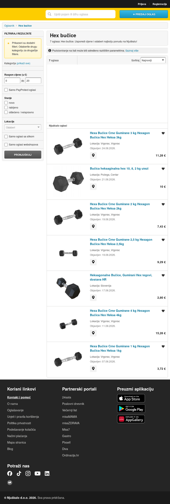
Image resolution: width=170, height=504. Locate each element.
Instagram (28, 473)
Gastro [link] (66, 436)
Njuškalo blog (9, 482)
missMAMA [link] (69, 416)
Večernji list (69, 410)
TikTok (18, 473)
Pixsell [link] (66, 442)
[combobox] (80, 14)
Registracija (160, 4)
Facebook (9, 473)
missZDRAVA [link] (70, 423)
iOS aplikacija (131, 398)
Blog (10, 449)
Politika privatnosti (19, 423)
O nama (12, 404)
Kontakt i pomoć (19, 397)
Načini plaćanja (17, 436)
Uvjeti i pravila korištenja (23, 416)
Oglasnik (9, 25)
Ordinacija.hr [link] (70, 455)
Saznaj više (131, 50)
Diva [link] (65, 449)
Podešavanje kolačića (21, 429)
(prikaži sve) (23, 63)
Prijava (142, 4)
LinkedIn (47, 473)
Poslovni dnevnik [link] (73, 404)
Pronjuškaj (23, 154)
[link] (93, 155)
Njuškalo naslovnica (21, 14)
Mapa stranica (16, 442)
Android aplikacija (131, 408)
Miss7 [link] (66, 429)
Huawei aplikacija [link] (131, 419)
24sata (66, 397)
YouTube (37, 473)
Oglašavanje (15, 410)
